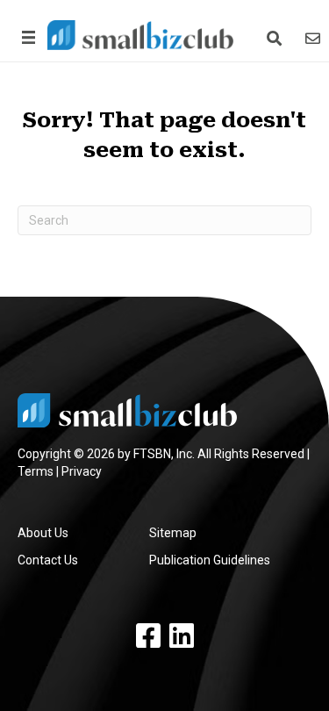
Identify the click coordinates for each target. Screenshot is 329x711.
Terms (36, 471)
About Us (43, 533)
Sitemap (173, 533)
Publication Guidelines (209, 560)
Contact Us (48, 560)
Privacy (81, 471)
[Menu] (25, 37)
